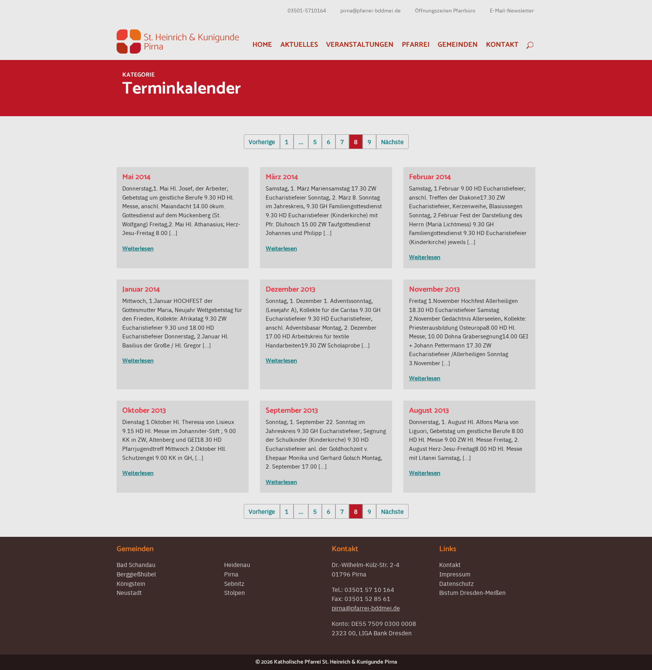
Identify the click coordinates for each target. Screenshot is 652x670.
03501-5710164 (307, 10)
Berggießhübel (136, 574)
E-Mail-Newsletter (512, 10)
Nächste (392, 141)
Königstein (131, 583)
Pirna (231, 574)
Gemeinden (458, 45)
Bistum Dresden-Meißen (472, 592)
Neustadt (129, 592)
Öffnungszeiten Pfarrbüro (445, 10)
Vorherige (262, 141)
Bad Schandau (136, 564)
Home (262, 45)
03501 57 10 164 (369, 589)
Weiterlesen (138, 249)
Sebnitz (234, 583)
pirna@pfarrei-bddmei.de (370, 10)
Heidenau (237, 564)
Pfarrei (416, 45)
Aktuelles (299, 45)
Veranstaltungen (360, 45)
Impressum (455, 574)
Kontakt (502, 45)
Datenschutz (456, 583)
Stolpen (234, 592)
